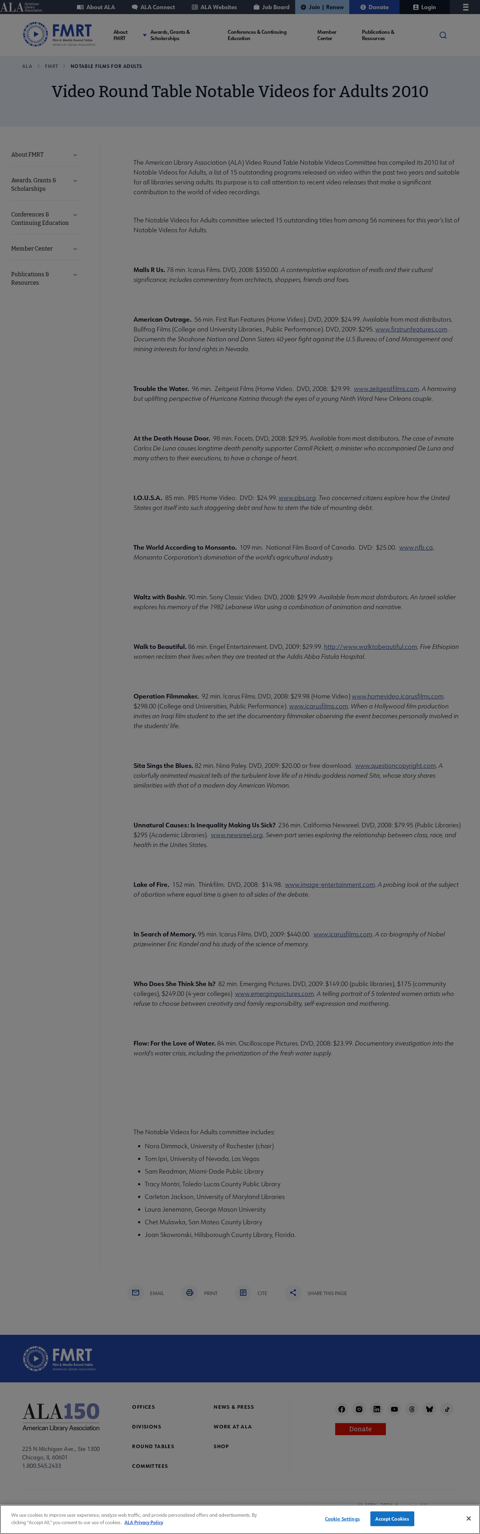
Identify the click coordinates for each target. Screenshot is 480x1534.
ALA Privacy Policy (143, 1522)
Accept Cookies (392, 1519)
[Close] (468, 1518)
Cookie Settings (342, 1519)
